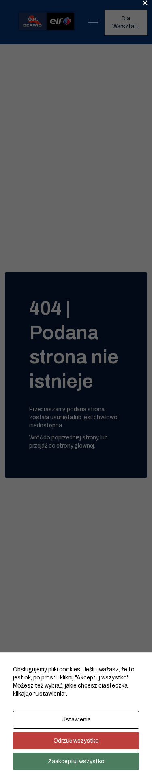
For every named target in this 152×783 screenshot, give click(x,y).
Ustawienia (76, 720)
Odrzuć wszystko (76, 741)
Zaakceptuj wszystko (76, 761)
